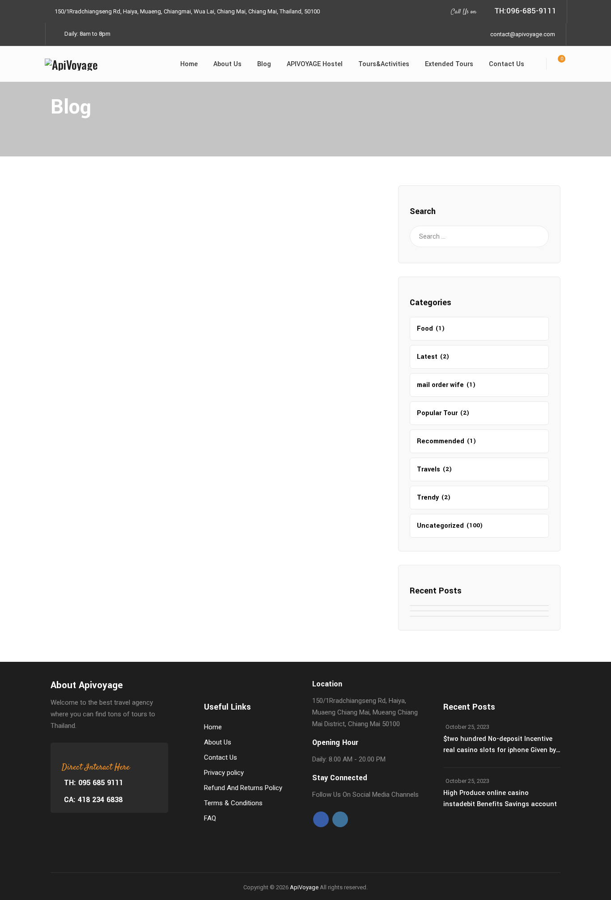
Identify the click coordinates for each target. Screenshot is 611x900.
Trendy (428, 497)
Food (425, 328)
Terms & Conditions (233, 803)
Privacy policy (224, 773)
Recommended (440, 441)
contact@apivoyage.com (522, 34)
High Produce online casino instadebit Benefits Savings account (500, 798)
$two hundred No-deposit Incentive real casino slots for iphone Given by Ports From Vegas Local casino (499, 745)
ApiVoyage (304, 887)
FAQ (210, 818)
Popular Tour (437, 413)
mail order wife (440, 385)
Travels (428, 469)
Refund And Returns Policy (243, 788)
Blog (264, 64)
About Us (227, 64)
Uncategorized (440, 525)
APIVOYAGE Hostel (315, 64)
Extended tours (449, 64)
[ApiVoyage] (71, 64)
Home (189, 64)
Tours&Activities (383, 64)
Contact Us (506, 64)
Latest (427, 357)
